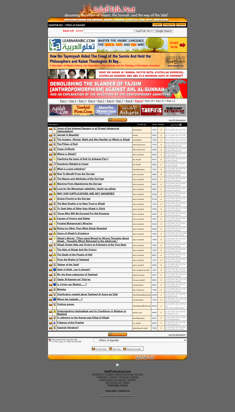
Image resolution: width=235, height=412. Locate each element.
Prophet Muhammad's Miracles (74, 223)
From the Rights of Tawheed (73, 259)
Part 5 (100, 100)
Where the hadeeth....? (70, 299)
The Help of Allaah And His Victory (77, 249)
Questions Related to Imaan (72, 164)
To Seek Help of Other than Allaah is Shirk (81, 208)
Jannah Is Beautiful (68, 135)
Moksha (61, 289)
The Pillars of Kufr (67, 144)
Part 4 (91, 100)
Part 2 (72, 100)
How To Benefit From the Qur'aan (76, 173)
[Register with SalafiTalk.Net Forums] (169, 25)
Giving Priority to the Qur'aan (74, 198)
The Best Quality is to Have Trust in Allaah (81, 203)
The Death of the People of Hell (74, 254)
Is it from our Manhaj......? (72, 284)
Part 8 (129, 100)
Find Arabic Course (117, 385)
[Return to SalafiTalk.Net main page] (181, 25)
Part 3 (82, 100)
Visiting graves (65, 304)
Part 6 (110, 100)
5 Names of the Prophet (70, 322)
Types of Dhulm (66, 149)
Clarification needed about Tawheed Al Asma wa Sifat (87, 294)
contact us (124, 390)
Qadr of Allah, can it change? (73, 269)
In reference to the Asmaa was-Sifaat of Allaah (83, 317)
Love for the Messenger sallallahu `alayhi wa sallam (86, 188)
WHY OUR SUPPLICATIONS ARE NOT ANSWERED (85, 193)
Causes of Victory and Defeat (73, 218)
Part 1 (63, 100)
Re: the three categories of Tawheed (77, 274)
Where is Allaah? (66, 154)
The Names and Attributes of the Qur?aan (80, 178)
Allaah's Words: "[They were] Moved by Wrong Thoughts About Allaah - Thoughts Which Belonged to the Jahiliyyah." (93, 239)
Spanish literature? (68, 327)
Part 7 (119, 100)
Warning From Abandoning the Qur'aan (79, 183)
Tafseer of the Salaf (68, 264)
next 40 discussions (177, 120)
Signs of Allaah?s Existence (73, 233)
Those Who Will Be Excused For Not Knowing (83, 213)
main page (110, 390)
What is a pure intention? (71, 169)
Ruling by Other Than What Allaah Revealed (82, 228)
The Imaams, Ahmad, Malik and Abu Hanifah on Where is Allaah (93, 139)
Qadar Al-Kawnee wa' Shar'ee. (74, 279)
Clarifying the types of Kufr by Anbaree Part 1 (83, 159)
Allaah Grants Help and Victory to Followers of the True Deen (91, 244)
